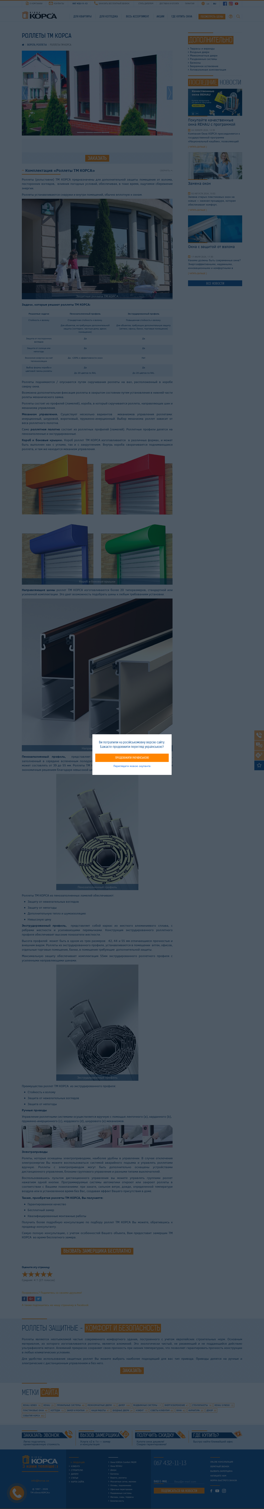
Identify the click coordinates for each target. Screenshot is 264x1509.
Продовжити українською (132, 757)
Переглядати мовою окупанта (132, 766)
